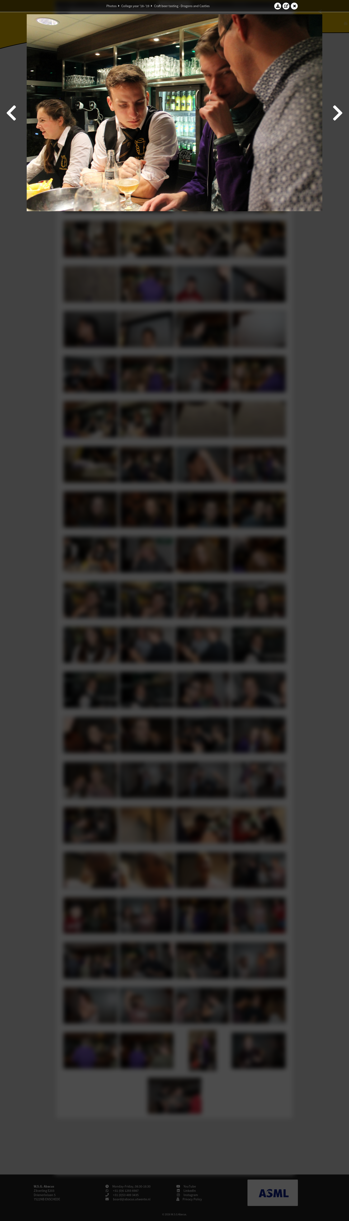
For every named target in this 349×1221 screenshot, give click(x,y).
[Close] (294, 5)
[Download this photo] (277, 5)
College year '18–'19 (135, 6)
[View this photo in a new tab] (286, 5)
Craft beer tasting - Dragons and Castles (182, 6)
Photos (111, 6)
